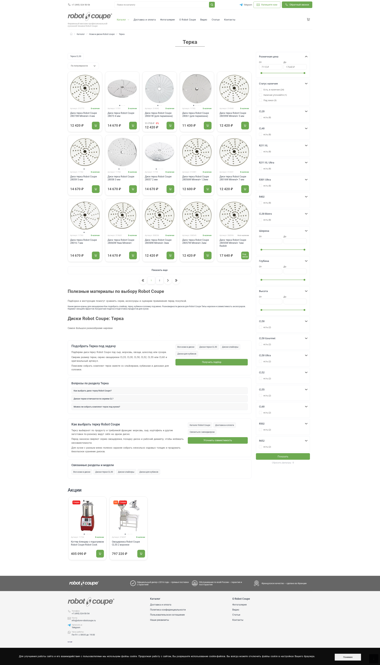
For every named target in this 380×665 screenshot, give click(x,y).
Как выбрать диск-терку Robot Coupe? (93, 391)
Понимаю (348, 657)
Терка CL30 (75, 56)
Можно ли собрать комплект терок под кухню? (97, 407)
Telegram (76, 627)
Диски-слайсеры (230, 347)
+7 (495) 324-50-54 (81, 613)
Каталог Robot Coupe (200, 425)
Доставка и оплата (224, 425)
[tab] (119, 105)
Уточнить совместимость (218, 440)
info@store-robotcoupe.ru (84, 620)
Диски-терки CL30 (208, 347)
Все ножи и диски (185, 347)
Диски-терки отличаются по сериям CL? (93, 399)
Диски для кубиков (186, 354)
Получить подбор (211, 362)
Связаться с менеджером (202, 432)
